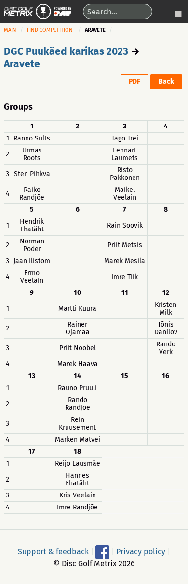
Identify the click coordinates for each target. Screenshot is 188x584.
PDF (134, 81)
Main (10, 30)
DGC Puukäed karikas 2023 (66, 51)
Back (166, 81)
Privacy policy (140, 551)
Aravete (22, 64)
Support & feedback (53, 551)
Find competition (50, 30)
